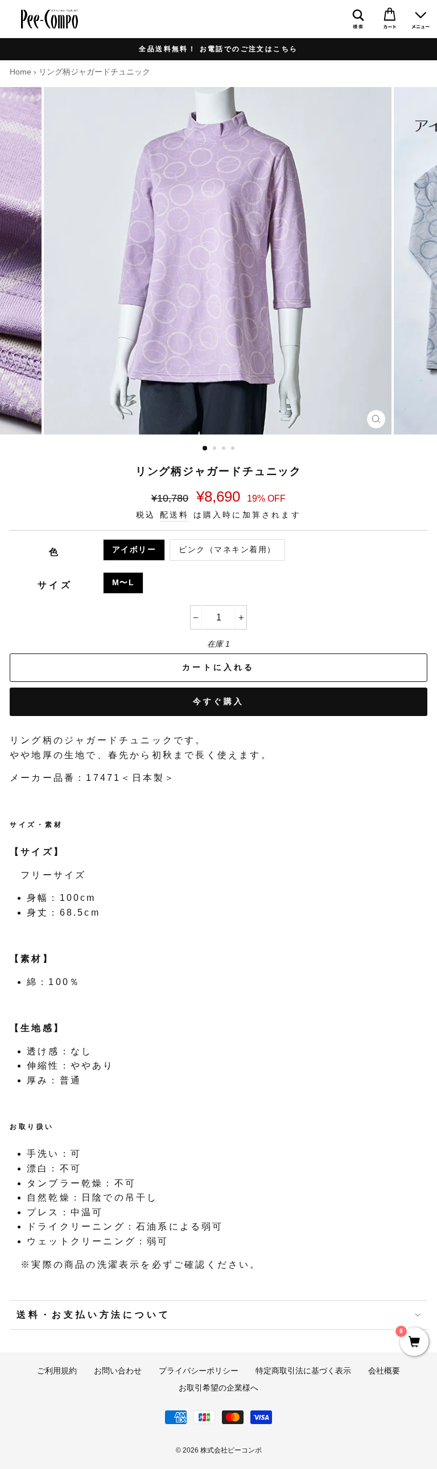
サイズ (55, 585)
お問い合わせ (118, 1371)
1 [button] (205, 449)
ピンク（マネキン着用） (227, 549)
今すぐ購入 (219, 701)
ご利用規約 (57, 1371)
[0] (414, 1342)
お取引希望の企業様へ (218, 1388)
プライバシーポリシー (198, 1371)
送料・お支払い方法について (93, 1314)
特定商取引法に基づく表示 (303, 1371)
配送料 (174, 515)
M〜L (123, 582)
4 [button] (234, 449)
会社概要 (384, 1371)
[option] (218, 49)
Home (20, 72)
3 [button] (225, 449)
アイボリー (134, 549)
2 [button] (215, 449)
